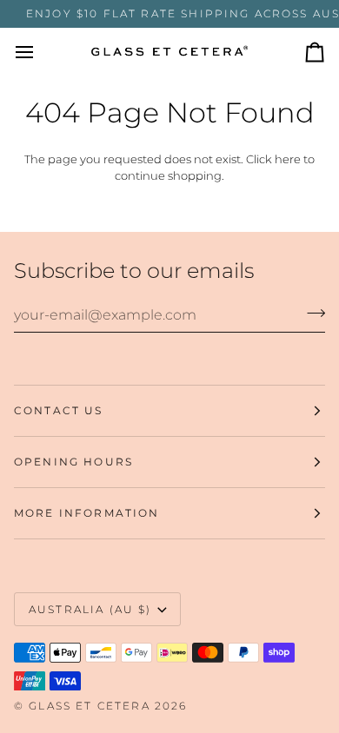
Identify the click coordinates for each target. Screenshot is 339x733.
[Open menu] (40, 52)
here (288, 159)
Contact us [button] (58, 410)
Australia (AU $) (90, 609)
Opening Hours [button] (73, 461)
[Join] (310, 313)
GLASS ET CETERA (89, 705)
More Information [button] (87, 512)
